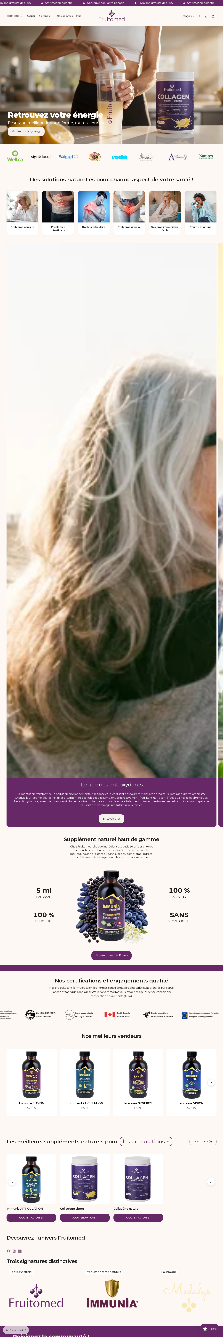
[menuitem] (78, 16)
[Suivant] (211, 1082)
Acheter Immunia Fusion (111, 955)
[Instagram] (14, 1251)
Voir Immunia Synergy (26, 131)
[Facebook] (8, 1251)
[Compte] (205, 16)
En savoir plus (111, 818)
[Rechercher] (198, 16)
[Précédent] (12, 1182)
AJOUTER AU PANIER (31, 1217)
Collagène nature (125, 1208)
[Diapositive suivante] (218, 535)
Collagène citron (72, 1208)
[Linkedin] (20, 1251)
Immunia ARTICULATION (25, 1208)
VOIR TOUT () (203, 1141)
